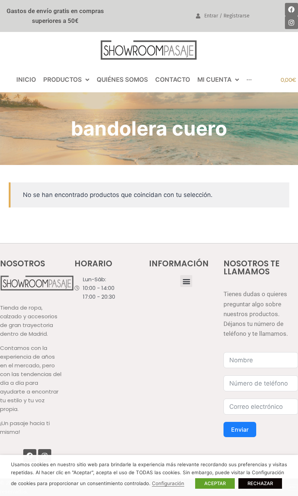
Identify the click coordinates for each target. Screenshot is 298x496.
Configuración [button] (168, 483)
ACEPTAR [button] (215, 483)
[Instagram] (291, 22)
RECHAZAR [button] (260, 483)
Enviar (240, 429)
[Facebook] (291, 9)
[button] (186, 281)
